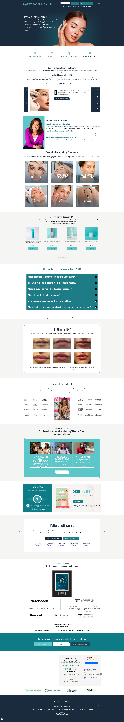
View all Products (62, 257)
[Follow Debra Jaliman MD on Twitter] (58, 702)
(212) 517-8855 (67, 6)
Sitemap (48, 705)
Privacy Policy (30, 705)
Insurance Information (90, 56)
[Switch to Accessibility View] (2, 719)
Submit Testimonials (71, 538)
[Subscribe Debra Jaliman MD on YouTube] (69, 702)
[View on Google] (85, 670)
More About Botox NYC (62, 98)
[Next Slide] (104, 531)
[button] (82, 674)
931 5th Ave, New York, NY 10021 (83, 6)
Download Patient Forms (69, 56)
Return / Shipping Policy (80, 705)
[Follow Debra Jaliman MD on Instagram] (62, 702)
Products (76, 3)
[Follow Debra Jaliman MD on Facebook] (54, 702)
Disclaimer (40, 705)
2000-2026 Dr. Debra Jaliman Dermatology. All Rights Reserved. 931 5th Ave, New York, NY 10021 (59, 709)
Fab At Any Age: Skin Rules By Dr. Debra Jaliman (40, 459)
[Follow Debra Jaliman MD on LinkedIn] (66, 702)
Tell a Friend (66, 705)
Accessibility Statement (62, 706)
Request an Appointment (34, 56)
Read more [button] (87, 679)
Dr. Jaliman (43, 431)
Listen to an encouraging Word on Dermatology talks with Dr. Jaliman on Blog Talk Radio (37, 492)
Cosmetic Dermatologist (37, 17)
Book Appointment (87, 3)
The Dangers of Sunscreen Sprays (62, 458)
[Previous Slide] (20, 531)
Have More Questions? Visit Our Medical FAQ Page (62, 317)
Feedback (56, 705)
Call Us (61, 644)
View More (77, 501)
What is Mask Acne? (83, 457)
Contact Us (51, 56)
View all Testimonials (53, 538)
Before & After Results (43, 644)
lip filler (36, 367)
